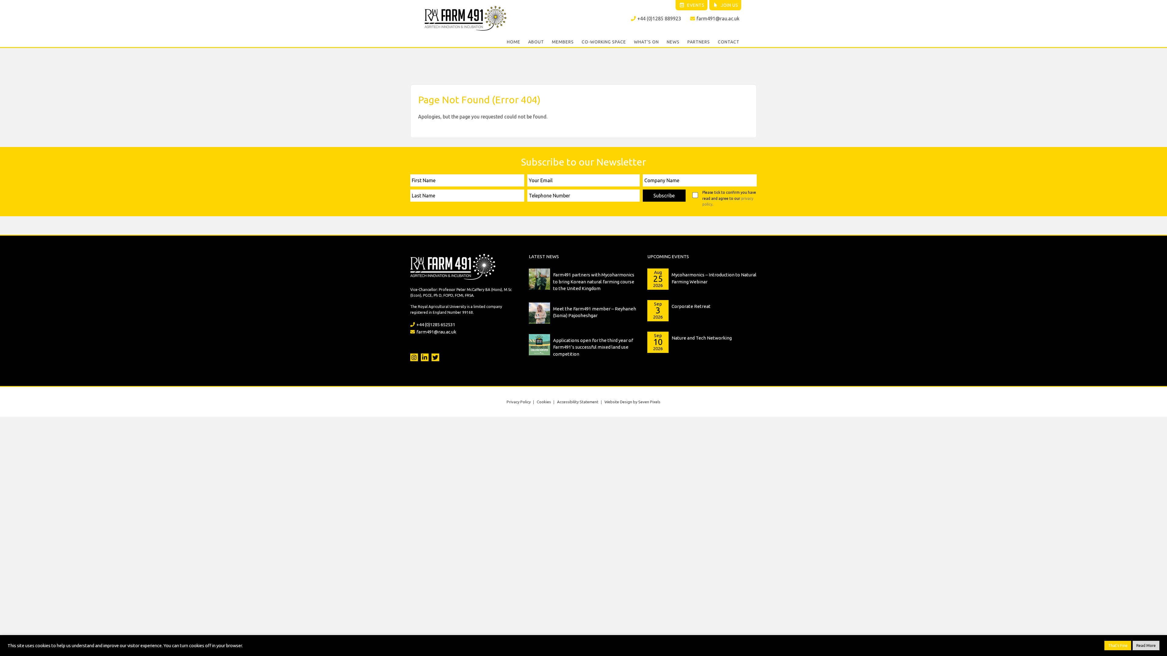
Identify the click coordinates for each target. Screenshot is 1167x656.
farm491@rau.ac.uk (718, 18)
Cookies (544, 402)
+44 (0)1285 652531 (435, 324)
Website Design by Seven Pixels (632, 402)
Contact (728, 41)
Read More (1146, 645)
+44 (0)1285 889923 (659, 18)
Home (513, 41)
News (673, 41)
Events (695, 5)
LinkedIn (425, 357)
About (536, 41)
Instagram (414, 357)
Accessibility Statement (577, 402)
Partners (698, 41)
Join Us (729, 5)
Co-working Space (604, 41)
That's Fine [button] (1117, 645)
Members (563, 41)
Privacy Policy (519, 402)
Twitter (435, 357)
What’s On (646, 41)
